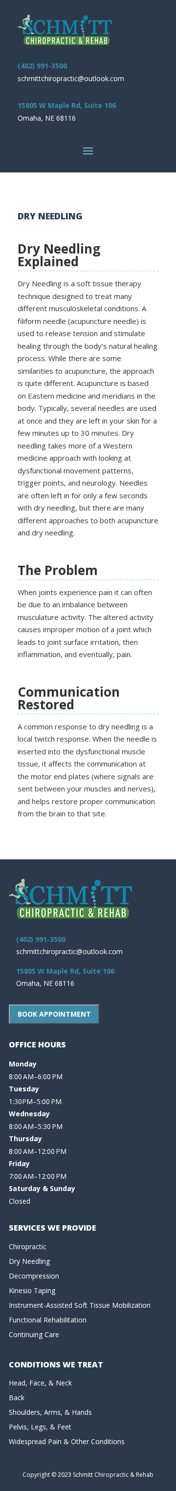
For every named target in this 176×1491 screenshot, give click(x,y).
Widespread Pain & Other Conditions (67, 1441)
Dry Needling (29, 1261)
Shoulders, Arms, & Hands (50, 1412)
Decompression (34, 1275)
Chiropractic (27, 1246)
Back (16, 1397)
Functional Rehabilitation (48, 1319)
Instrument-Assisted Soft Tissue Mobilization (80, 1305)
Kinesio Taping (32, 1290)
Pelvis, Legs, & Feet (40, 1426)
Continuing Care (34, 1334)
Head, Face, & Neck (40, 1382)
